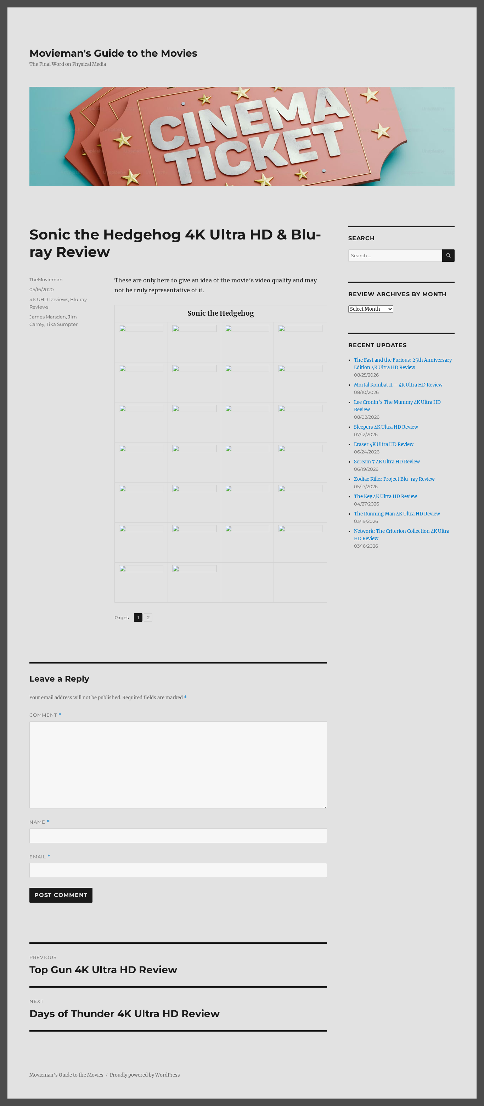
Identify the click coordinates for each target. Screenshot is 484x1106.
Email (40, 857)
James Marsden (47, 317)
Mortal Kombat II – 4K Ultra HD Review (398, 385)
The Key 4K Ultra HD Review (385, 496)
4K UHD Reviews (48, 299)
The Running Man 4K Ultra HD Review (397, 514)
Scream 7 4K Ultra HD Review (387, 462)
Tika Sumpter (62, 324)
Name (39, 822)
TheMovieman (46, 279)
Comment (45, 715)
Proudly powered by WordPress (145, 1075)
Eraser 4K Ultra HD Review (383, 444)
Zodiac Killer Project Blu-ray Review (394, 479)
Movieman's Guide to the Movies (113, 53)
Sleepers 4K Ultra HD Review (386, 427)
